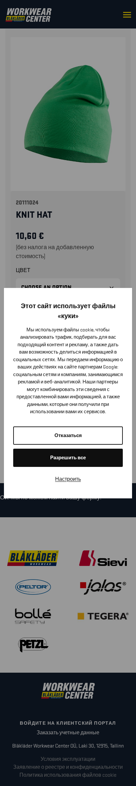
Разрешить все (68, 458)
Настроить (68, 479)
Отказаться (68, 435)
